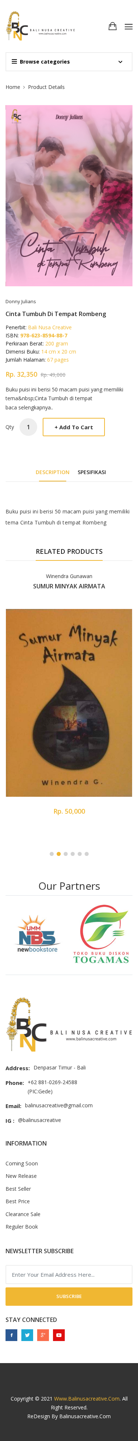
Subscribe (69, 1296)
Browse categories (45, 61)
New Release (21, 1175)
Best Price (18, 1201)
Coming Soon (22, 1163)
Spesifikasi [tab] (92, 472)
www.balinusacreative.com (87, 1398)
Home (13, 86)
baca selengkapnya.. (29, 407)
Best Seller (18, 1188)
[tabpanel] (69, 698)
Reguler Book (22, 1226)
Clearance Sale (23, 1214)
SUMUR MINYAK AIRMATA (69, 586)
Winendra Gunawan (69, 576)
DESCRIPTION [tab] (53, 472)
